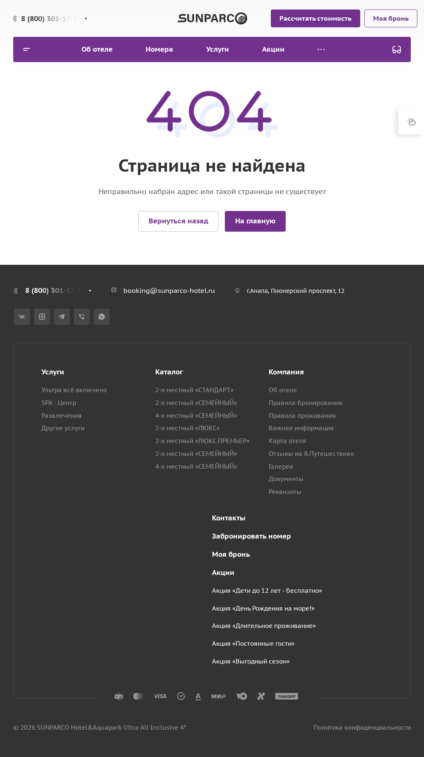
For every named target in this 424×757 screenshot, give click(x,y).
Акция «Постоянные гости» (253, 643)
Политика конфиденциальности (362, 727)
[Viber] (82, 317)
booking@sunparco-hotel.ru (169, 290)
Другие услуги (62, 428)
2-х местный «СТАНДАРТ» (194, 390)
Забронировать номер (251, 536)
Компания (286, 371)
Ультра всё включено (74, 390)
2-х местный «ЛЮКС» (187, 428)
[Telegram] (62, 317)
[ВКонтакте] (22, 317)
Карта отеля (287, 441)
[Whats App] (102, 317)
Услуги (52, 371)
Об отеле (283, 390)
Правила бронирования (305, 403)
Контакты (229, 517)
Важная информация (301, 428)
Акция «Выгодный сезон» (251, 661)
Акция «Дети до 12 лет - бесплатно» (267, 590)
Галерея (281, 466)
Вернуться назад (178, 220)
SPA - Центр (58, 403)
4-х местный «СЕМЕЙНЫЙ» (196, 415)
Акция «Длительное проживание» (264, 626)
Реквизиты (285, 492)
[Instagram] (42, 317)
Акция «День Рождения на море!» (263, 608)
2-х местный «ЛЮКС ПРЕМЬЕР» (202, 441)
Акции (223, 572)
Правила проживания (302, 415)
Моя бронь (231, 554)
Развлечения (61, 415)
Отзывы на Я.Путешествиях (311, 454)
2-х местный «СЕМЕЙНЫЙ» (196, 403)
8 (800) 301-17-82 (51, 18)
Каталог (169, 371)
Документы (286, 479)
